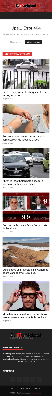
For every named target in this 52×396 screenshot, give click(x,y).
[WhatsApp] (39, 379)
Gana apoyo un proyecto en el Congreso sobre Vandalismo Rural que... (25, 271)
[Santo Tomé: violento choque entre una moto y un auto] (26, 74)
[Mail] (26, 379)
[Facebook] (12, 379)
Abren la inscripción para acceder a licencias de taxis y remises (23, 182)
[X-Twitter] (32, 379)
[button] (4, 15)
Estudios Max (37, 393)
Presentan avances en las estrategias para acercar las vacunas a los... (24, 138)
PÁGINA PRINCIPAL (33, 42)
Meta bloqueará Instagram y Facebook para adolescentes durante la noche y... (25, 316)
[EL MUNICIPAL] (26, 6)
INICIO (13, 388)
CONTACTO (37, 388)
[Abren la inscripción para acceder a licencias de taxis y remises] (26, 163)
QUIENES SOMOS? (24, 388)
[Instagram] (19, 379)
